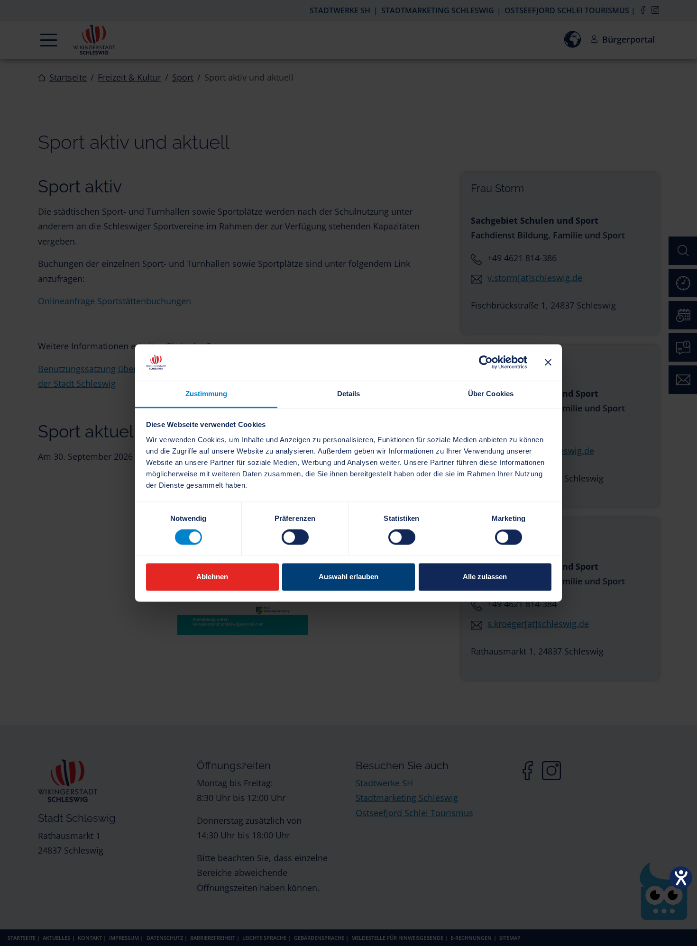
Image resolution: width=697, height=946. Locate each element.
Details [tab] (348, 394)
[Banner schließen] (548, 362)
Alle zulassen (485, 577)
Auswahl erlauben (348, 577)
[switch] (295, 537)
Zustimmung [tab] (206, 394)
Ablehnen (212, 577)
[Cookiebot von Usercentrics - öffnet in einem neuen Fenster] (485, 362)
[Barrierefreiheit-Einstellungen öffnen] (680, 877)
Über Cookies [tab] (491, 394)
